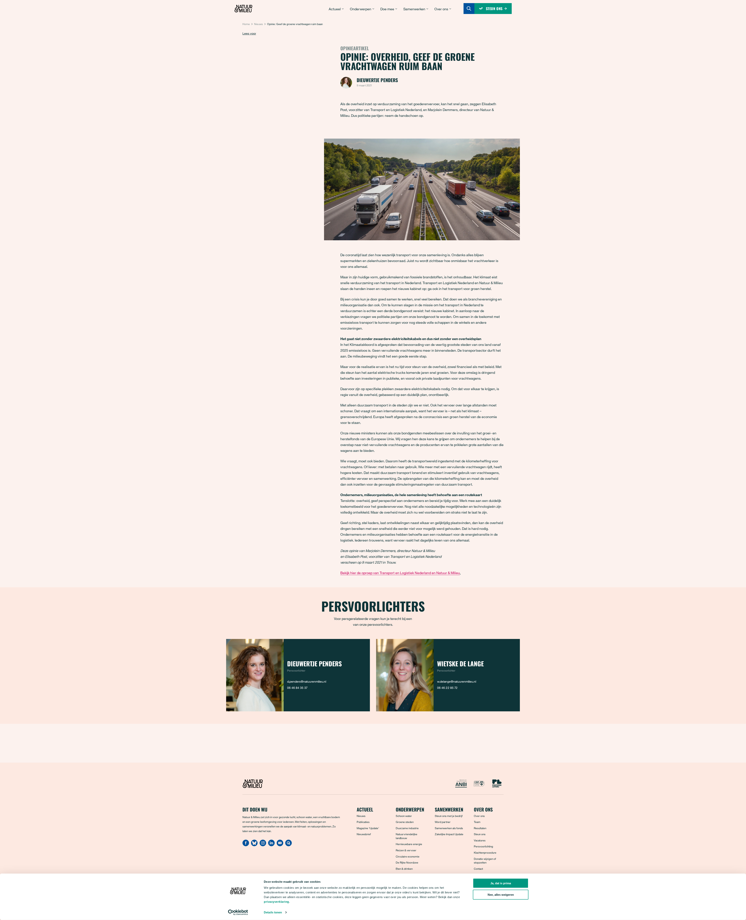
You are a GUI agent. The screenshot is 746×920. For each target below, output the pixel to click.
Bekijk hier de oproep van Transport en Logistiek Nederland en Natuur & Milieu (400, 573)
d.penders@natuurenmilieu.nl (306, 681)
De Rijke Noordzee (407, 862)
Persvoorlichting (483, 846)
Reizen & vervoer (406, 850)
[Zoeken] (469, 8)
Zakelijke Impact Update (449, 834)
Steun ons (479, 834)
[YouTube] (280, 845)
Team (477, 822)
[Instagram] (263, 845)
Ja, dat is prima (500, 883)
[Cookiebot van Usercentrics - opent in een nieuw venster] (238, 912)
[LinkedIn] (271, 845)
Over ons (479, 816)
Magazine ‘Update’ (368, 828)
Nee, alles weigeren (501, 894)
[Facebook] (245, 845)
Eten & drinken (404, 868)
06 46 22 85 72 (447, 688)
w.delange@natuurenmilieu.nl (456, 681)
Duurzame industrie (407, 828)
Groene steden (405, 822)
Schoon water (404, 816)
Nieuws (258, 24)
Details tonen (273, 912)
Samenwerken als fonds (449, 828)
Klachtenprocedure (485, 852)
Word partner (443, 822)
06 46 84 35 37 (297, 688)
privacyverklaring (276, 901)
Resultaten (480, 828)
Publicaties (363, 822)
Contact (478, 868)
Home (246, 24)
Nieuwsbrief (364, 834)
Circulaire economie (407, 856)
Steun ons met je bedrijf (449, 816)
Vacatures (479, 840)
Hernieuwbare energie (409, 844)
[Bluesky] (254, 845)
